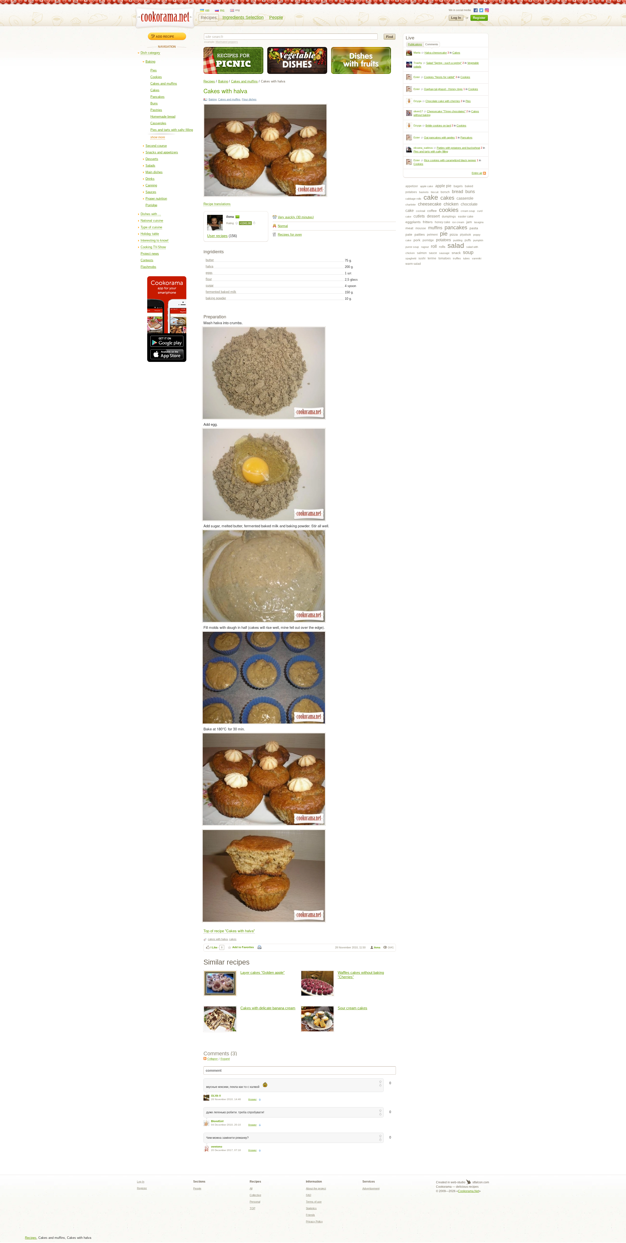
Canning (151, 185)
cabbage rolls (413, 198)
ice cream (458, 222)
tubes (466, 258)
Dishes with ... (151, 214)
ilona (230, 217)
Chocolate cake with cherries (442, 101)
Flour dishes (249, 99)
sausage (444, 253)
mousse (420, 228)
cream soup (468, 210)
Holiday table (150, 234)
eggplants (413, 222)
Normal (283, 226)
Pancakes (157, 97)
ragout (425, 246)
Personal (255, 1201)
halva (209, 266)
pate (408, 234)
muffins (435, 227)
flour (209, 279)
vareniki (476, 258)
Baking (150, 61)
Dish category (150, 53)
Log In (456, 18)
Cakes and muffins (163, 83)
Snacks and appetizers (161, 152)
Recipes (209, 17)
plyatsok (465, 234)
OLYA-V (216, 1095)
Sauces (150, 192)
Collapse (212, 1058)
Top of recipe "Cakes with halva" (229, 930)
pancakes (456, 227)
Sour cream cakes (352, 1008)
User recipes (217, 236)
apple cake (426, 186)
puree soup (412, 246)
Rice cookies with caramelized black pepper (450, 160)
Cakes (154, 90)
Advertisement (371, 1188)
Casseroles (158, 123)
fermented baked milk (221, 292)
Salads (150, 165)
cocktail (420, 210)
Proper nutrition (156, 198)
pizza (454, 234)
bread (457, 191)
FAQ (308, 1195)
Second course (156, 146)
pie (443, 233)
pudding (457, 240)
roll (434, 246)
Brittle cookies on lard (438, 125)
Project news (150, 253)
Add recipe (165, 36)
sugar (209, 285)
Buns (154, 103)
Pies (153, 70)
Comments (431, 44)
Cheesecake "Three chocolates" (446, 111)
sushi (421, 258)
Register (479, 18)
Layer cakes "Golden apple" (262, 972)
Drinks (150, 179)
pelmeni (432, 234)
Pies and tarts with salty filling (171, 130)
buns (470, 191)
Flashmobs (148, 267)
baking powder (216, 298)
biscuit (434, 192)
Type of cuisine (151, 227)
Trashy (418, 62)
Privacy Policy (314, 1221)
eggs (209, 273)
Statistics (311, 1208)
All (251, 1188)
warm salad (413, 263)
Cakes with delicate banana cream (267, 1008)
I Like (214, 947)
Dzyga (417, 101)
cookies (448, 210)
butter (210, 260)
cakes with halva (218, 939)
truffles (457, 258)
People (276, 17)
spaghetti (410, 258)
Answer (252, 1099)
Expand (225, 1058)
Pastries (156, 110)
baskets (424, 192)
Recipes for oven (290, 234)
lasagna (478, 222)
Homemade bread (162, 116)
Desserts (151, 159)
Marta (417, 52)
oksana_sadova (423, 147)
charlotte (410, 204)
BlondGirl (217, 1121)
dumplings (449, 216)
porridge (428, 240)
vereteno (216, 1146)
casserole (465, 198)
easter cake (465, 216)
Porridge (151, 205)
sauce (433, 253)
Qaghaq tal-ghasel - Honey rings (443, 89)
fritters (428, 222)
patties (419, 234)
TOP (252, 1208)
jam (469, 222)
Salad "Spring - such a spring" (444, 62)
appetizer (411, 186)
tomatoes (444, 258)
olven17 (418, 111)
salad (455, 245)
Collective (255, 1195)
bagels (458, 186)
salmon (422, 253)
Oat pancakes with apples (439, 137)
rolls (442, 247)
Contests (147, 260)
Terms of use (314, 1201)
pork (417, 240)
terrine (432, 258)
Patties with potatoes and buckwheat (458, 147)
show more (157, 137)
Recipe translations (217, 204)
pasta (474, 228)
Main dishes (154, 172)
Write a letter (237, 217)
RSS (484, 173)
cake (431, 197)
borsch (445, 192)
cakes (447, 198)
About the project (316, 1188)
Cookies (156, 77)
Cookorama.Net (468, 1191)
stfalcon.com (480, 1182)
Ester (417, 77)
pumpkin (478, 240)
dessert (433, 216)
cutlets (419, 216)
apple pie (443, 186)
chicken (451, 204)
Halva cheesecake (436, 52)
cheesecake (429, 204)
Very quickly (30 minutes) (296, 217)
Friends (310, 1214)
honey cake (442, 222)
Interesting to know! (154, 240)
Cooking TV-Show (153, 247)
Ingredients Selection (243, 17)
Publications (415, 44)
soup (468, 252)
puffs (468, 240)
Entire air (477, 173)
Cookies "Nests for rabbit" (439, 77)
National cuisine (152, 220)
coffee (432, 211)
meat (409, 228)
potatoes (443, 240)
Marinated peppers (227, 41)
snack (456, 253)
